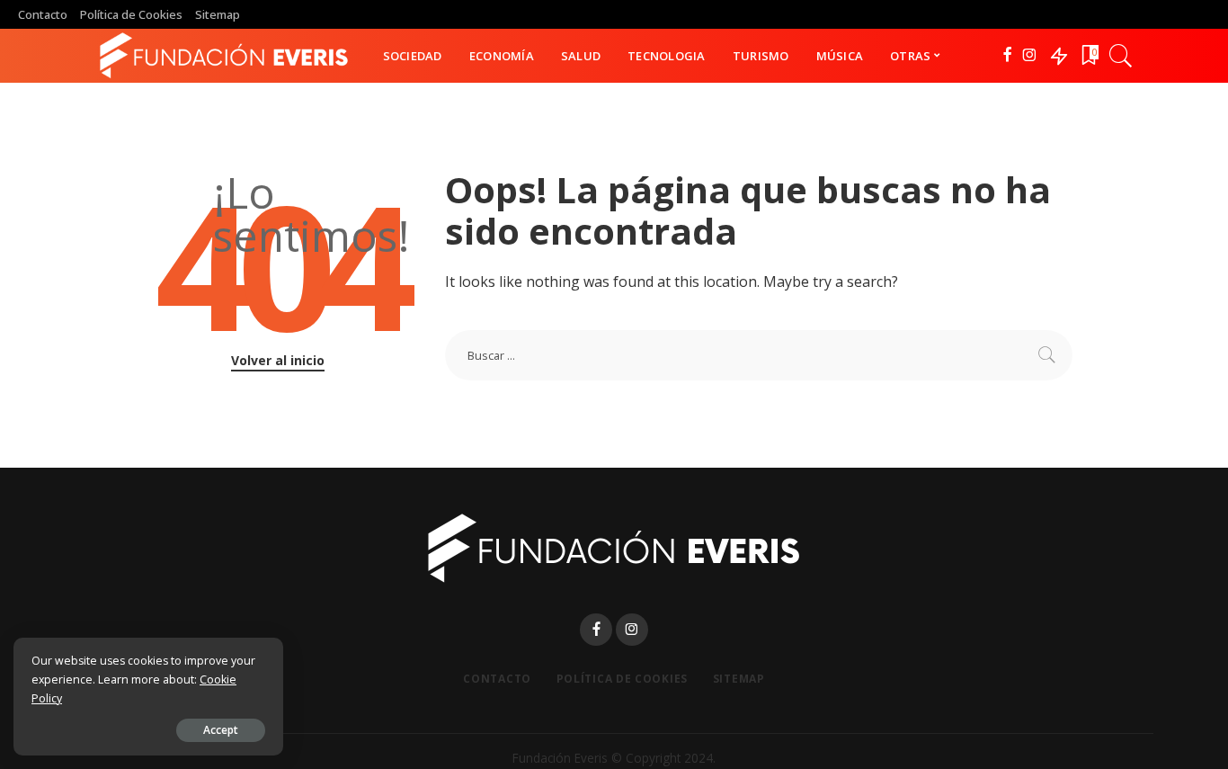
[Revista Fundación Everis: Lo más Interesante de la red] (224, 56)
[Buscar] (1121, 56)
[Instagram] (1030, 56)
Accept (220, 730)
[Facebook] (1007, 56)
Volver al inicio (278, 360)
